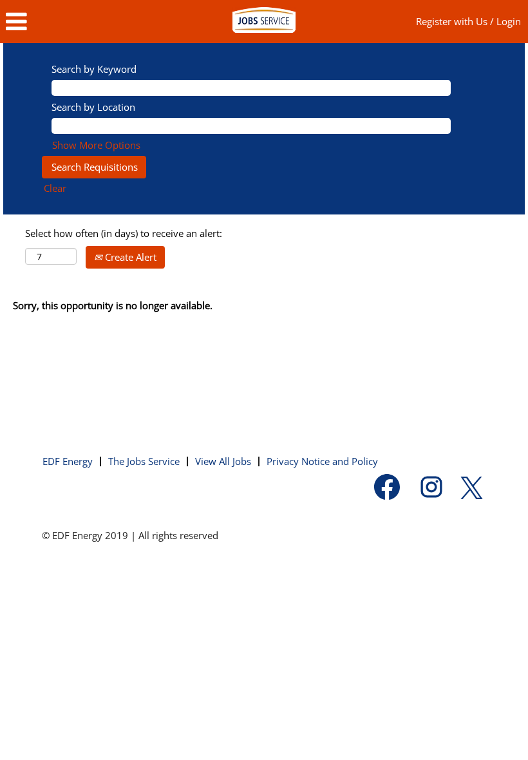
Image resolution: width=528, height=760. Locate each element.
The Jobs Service (144, 461)
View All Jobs (223, 461)
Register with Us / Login (468, 21)
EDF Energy (67, 461)
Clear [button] (55, 188)
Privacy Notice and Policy (322, 461)
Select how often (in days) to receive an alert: (123, 233)
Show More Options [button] (96, 144)
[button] (88, 21)
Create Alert (129, 257)
